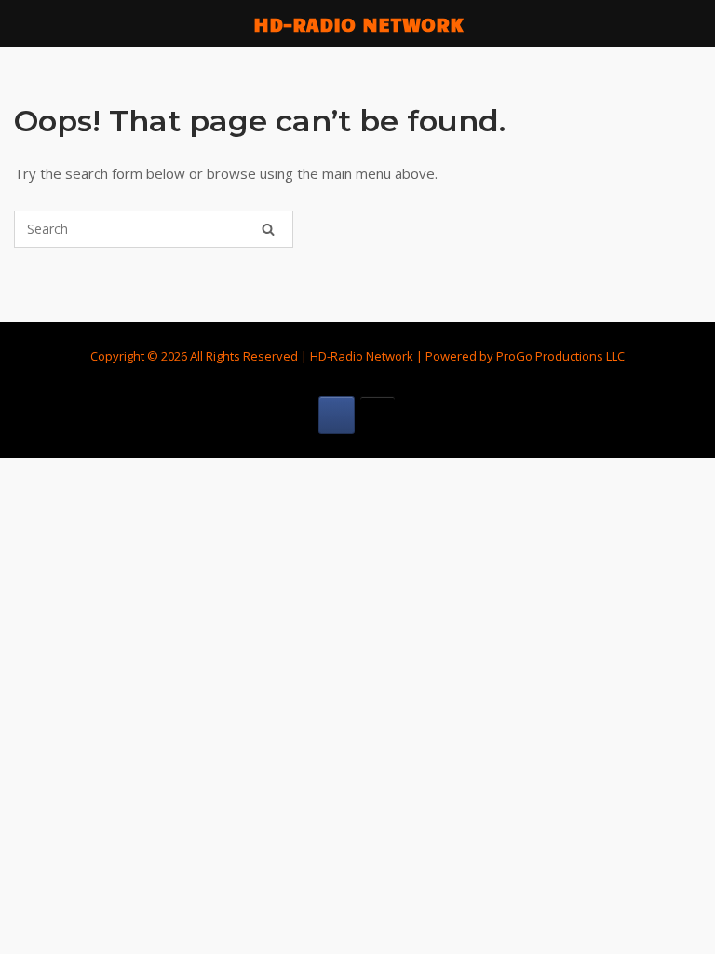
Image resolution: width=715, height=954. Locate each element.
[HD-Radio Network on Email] (377, 415)
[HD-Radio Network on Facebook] (336, 415)
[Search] (268, 229)
